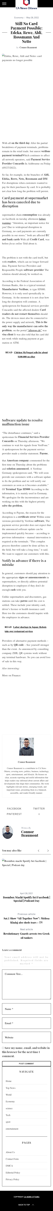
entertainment (12, 1128)
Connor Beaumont (28, 47)
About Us (10, 1152)
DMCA (9, 1165)
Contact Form (12, 1158)
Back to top (24, 1205)
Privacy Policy (12, 1179)
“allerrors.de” (34, 330)
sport (8, 1121)
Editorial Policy (13, 1172)
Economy (18, 17)
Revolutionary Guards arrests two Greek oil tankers (26, 934)
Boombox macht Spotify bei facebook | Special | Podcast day (26, 899)
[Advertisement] (26, 111)
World (8, 1094)
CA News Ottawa (31, 1197)
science (9, 1108)
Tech (8, 1115)
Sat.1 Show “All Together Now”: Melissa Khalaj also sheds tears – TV (26, 918)
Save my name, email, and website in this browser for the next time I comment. (26, 1052)
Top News (10, 1087)
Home (8, 1080)
